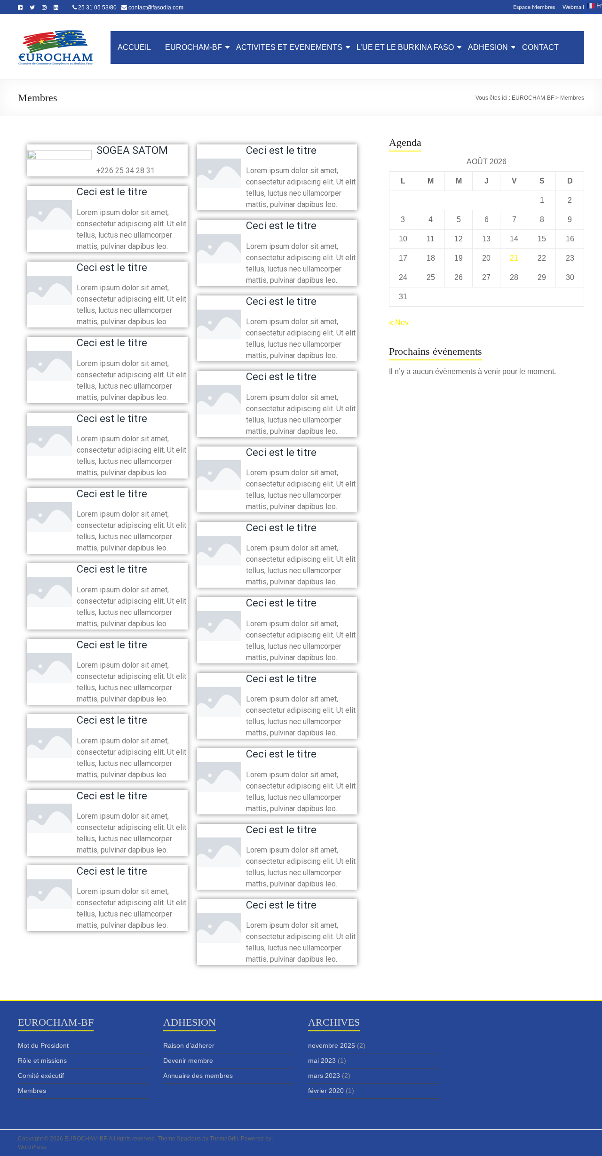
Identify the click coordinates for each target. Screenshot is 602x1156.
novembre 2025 (331, 1045)
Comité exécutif (41, 1075)
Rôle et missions (42, 1060)
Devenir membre (188, 1060)
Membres (32, 1090)
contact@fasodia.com (155, 7)
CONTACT (540, 47)
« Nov (399, 323)
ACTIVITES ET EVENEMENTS (289, 47)
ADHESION (488, 47)
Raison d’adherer (188, 1045)
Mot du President (43, 1045)
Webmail (573, 7)
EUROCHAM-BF (193, 47)
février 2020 (326, 1090)
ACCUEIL (134, 47)
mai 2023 (322, 1060)
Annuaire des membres (198, 1075)
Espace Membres (534, 7)
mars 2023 (324, 1075)
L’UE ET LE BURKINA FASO (405, 47)
